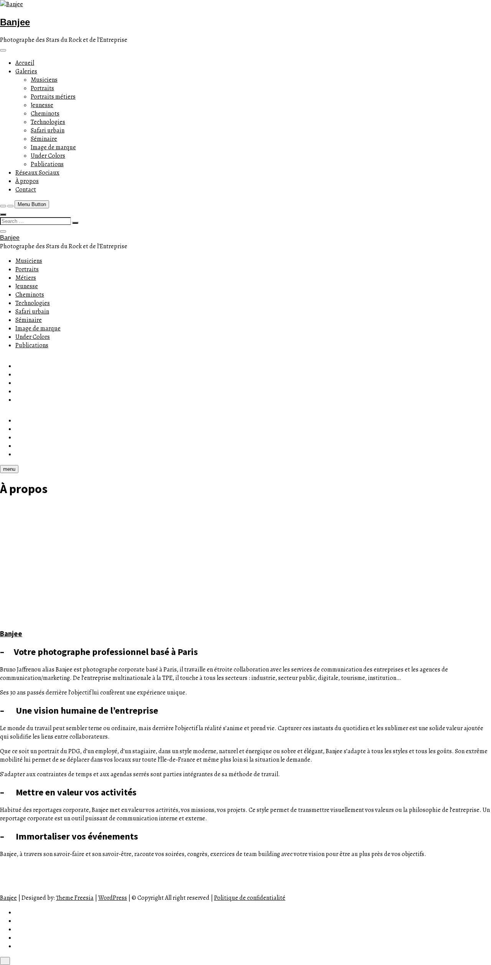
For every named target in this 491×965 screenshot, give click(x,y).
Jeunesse (42, 105)
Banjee (15, 22)
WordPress (112, 898)
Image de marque (53, 147)
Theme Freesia (75, 898)
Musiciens (44, 80)
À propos (27, 181)
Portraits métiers (53, 96)
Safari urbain (47, 130)
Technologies (48, 122)
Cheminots (45, 113)
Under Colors (48, 156)
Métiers (25, 278)
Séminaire (44, 139)
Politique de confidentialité (249, 898)
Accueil (24, 63)
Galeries (26, 71)
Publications (47, 164)
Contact (25, 189)
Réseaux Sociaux (37, 172)
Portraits (42, 88)
